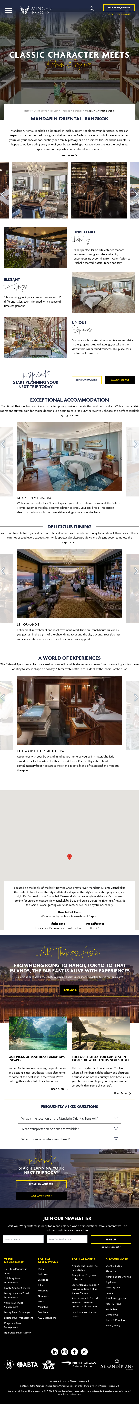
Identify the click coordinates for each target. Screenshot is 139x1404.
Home (27, 110)
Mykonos (43, 1290)
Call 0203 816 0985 (120, 380)
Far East (54, 110)
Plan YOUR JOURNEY (119, 7)
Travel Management (116, 1298)
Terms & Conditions (116, 1320)
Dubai (41, 1268)
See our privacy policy (111, 1246)
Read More (69, 989)
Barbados (43, 1279)
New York (43, 1296)
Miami (41, 1301)
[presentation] (2, 194)
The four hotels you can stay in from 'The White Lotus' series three (100, 1058)
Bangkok (77, 110)
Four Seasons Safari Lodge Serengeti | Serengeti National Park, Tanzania (86, 1302)
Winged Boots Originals (118, 1276)
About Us (111, 1271)
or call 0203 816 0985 (119, 14)
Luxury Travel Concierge (17, 1312)
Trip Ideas (111, 1282)
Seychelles (43, 1312)
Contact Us (112, 1314)
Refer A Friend (113, 1303)
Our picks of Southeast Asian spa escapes (37, 1058)
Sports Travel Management (18, 1317)
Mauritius (43, 1306)
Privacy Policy (113, 1325)
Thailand (65, 110)
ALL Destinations (47, 1317)
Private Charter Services (17, 1287)
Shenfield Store (114, 1265)
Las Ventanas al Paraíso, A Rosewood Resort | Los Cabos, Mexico (85, 1289)
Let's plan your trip (86, 380)
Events (109, 1293)
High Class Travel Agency (17, 1332)
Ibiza (40, 1285)
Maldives (43, 1274)
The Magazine (113, 1287)
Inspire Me (111, 1309)
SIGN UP (110, 1239)
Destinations (40, 110)
